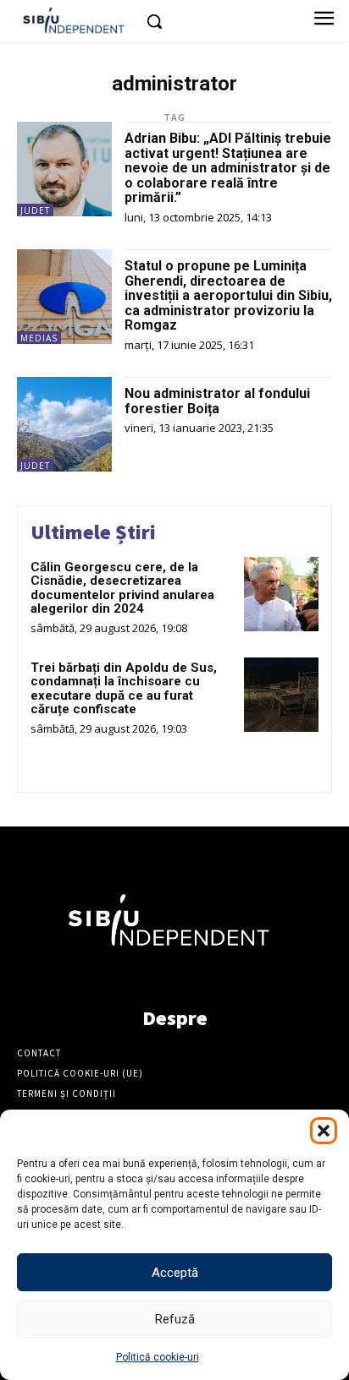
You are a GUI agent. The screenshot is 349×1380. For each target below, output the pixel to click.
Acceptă (175, 1272)
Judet (35, 210)
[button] (323, 1130)
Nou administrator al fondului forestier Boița (217, 401)
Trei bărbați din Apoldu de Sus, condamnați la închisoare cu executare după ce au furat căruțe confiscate (123, 688)
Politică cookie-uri (157, 1357)
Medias (39, 338)
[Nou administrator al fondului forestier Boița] (64, 424)
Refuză (175, 1319)
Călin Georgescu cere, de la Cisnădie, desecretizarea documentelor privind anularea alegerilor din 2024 (122, 588)
